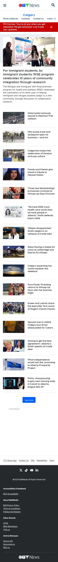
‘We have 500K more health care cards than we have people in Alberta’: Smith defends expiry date (40, 212)
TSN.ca (6, 529)
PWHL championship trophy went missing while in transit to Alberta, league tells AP (41, 382)
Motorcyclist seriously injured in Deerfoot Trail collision (40, 116)
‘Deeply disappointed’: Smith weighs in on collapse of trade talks (40, 231)
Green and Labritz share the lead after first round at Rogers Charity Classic (41, 306)
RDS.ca (6, 547)
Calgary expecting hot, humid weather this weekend (40, 269)
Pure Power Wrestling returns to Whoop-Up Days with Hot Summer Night (40, 288)
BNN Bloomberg (10, 526)
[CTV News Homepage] (29, 5)
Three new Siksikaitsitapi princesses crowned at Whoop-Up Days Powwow (41, 191)
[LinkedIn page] (37, 470)
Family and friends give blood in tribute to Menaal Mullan (40, 172)
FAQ (33, 460)
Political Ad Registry (12, 512)
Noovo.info (8, 541)
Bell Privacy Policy (11, 505)
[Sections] (5, 5)
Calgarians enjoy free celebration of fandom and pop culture (40, 153)
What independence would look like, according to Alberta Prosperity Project (41, 363)
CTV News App (10, 460)
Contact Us (38, 19)
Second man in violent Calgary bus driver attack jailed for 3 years (40, 325)
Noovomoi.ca (9, 544)
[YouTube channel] (31, 470)
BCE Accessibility (10, 494)
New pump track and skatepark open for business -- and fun (39, 135)
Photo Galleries (10, 19)
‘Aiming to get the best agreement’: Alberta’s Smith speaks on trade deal (40, 345)
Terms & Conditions (11, 508)
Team (51, 460)
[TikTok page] (26, 470)
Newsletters (42, 460)
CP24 (5, 523)
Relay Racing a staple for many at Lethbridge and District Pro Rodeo (41, 250)
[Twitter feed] (21, 470)
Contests (25, 19)
